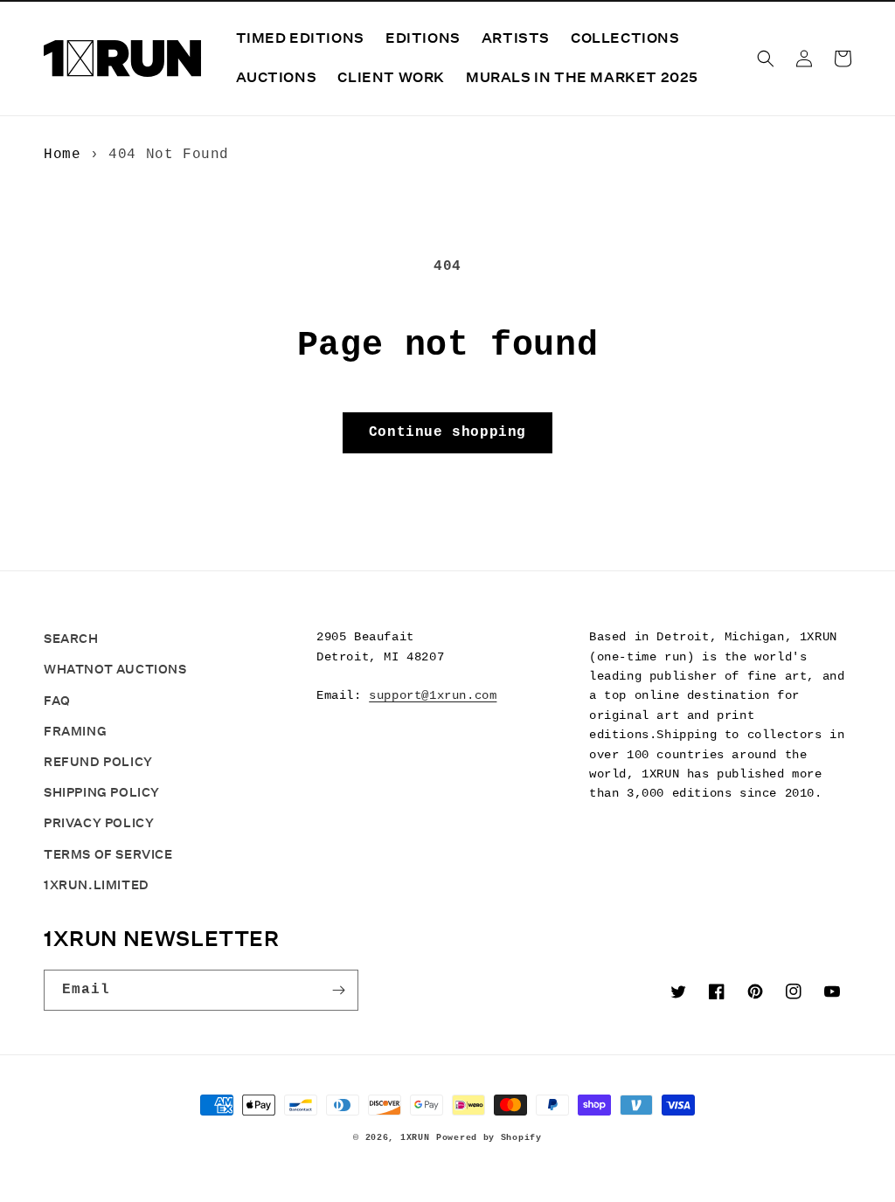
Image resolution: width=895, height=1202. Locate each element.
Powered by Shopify (489, 1138)
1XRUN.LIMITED (96, 885)
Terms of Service (108, 854)
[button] (765, 58)
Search (71, 638)
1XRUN (415, 1138)
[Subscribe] (338, 990)
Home (62, 154)
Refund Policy (98, 762)
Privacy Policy (99, 823)
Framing (75, 731)
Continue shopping (447, 432)
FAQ (57, 700)
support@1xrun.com (432, 695)
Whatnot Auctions (115, 669)
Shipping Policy (102, 792)
